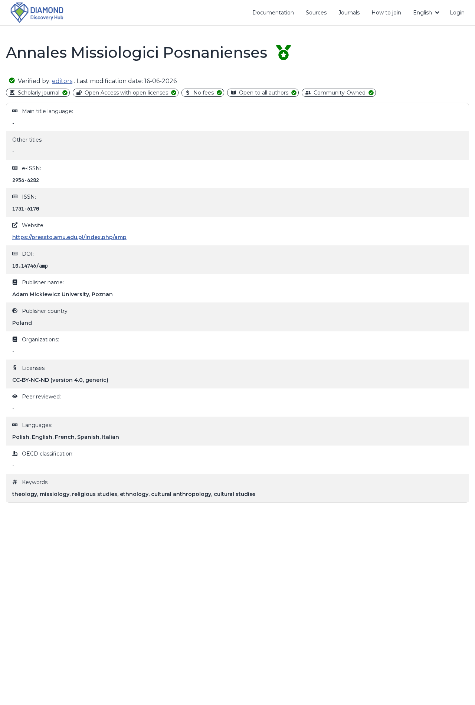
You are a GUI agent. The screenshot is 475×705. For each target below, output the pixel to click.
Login (457, 12)
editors (62, 81)
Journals (349, 12)
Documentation (276, 14)
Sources (316, 12)
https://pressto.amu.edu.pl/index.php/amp (69, 237)
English (422, 12)
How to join (389, 14)
